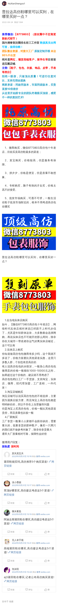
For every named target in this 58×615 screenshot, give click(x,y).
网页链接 (18, 523)
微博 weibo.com (43, 456)
